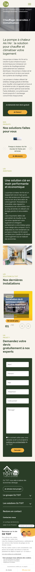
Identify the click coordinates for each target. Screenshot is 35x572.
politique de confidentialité (15, 442)
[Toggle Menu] (29, 4)
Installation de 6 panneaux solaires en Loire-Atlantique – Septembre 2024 (16, 303)
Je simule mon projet (12, 489)
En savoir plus (12, 321)
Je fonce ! (17, 112)
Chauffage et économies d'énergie (20, 9)
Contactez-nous (9, 517)
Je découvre (18, 156)
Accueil (5, 9)
